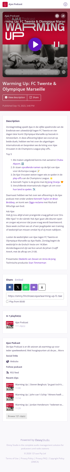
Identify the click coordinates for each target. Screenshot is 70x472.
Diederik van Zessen (28, 259)
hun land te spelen (22, 189)
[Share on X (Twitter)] (17, 287)
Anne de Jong (49, 259)
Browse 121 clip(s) (16, 416)
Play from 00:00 (17, 301)
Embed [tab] (19, 279)
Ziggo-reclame (36, 202)
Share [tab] (9, 279)
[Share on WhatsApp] (26, 287)
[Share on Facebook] (9, 287)
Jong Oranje (53, 182)
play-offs (17, 178)
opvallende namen (30, 167)
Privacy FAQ (41, 458)
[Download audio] (42, 287)
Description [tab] (13, 121)
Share (36, 97)
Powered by (28, 440)
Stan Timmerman (37, 262)
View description (16, 97)
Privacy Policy (27, 458)
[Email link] (34, 287)
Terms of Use (12, 458)
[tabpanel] (35, 195)
